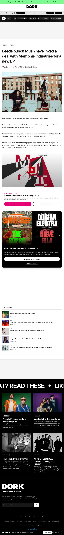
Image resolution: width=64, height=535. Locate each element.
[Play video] (32, 170)
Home (4, 45)
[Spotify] (38, 516)
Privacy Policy (27, 521)
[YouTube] (34, 516)
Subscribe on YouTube (33, 259)
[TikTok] (43, 516)
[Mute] (18, 18)
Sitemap (44, 521)
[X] (30, 516)
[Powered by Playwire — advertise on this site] (32, 529)
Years (39, 521)
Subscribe (47, 532)
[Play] (4, 18)
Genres (34, 521)
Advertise (7, 521)
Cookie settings (55, 521)
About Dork (19, 521)
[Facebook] (25, 516)
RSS (49, 521)
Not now (58, 532)
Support (13, 521)
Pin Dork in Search (46, 204)
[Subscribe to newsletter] (36, 505)
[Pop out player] (15, 18)
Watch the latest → (32, 263)
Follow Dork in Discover (18, 204)
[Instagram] (21, 516)
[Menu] (60, 6)
